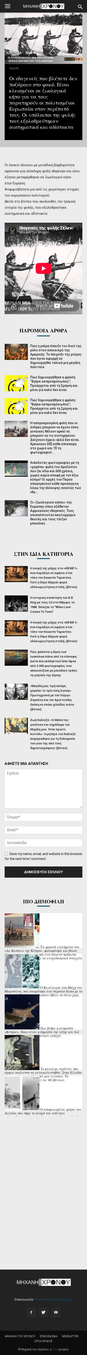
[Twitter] (43, 1312)
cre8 (55, 1349)
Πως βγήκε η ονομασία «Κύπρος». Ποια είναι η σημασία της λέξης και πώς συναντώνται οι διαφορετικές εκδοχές (42, 1032)
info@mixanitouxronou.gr (54, 1299)
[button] (80, 7)
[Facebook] (31, 1312)
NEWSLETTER (70, 1336)
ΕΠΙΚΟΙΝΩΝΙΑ (49, 1336)
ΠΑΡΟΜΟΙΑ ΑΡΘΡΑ (43, 330)
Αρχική (14, 68)
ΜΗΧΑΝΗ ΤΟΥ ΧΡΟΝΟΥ (20, 1336)
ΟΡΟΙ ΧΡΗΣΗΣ (43, 1341)
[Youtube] (56, 1312)
